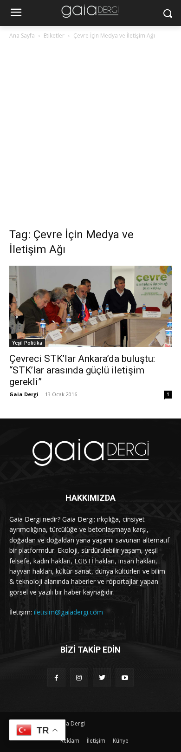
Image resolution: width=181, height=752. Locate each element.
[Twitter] (102, 677)
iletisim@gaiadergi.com (68, 612)
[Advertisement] (90, 136)
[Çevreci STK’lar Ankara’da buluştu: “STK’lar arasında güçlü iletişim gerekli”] (90, 306)
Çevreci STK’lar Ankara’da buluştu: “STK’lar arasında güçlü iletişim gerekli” (82, 370)
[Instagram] (79, 677)
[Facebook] (56, 677)
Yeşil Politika (27, 343)
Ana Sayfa (22, 35)
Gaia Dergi (24, 394)
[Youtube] (125, 677)
